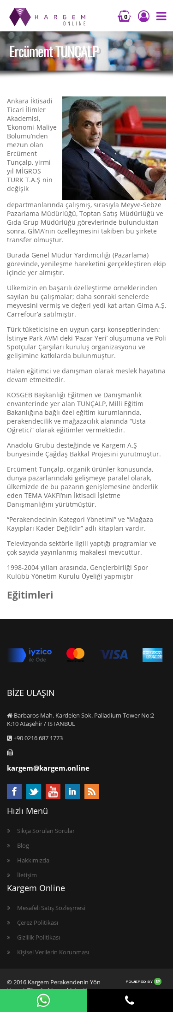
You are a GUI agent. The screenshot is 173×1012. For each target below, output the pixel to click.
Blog (23, 845)
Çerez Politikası (37, 922)
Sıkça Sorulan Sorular (46, 830)
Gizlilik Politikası (38, 937)
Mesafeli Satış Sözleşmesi (51, 908)
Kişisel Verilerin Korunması (53, 952)
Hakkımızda (33, 860)
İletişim (27, 875)
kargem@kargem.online (48, 767)
